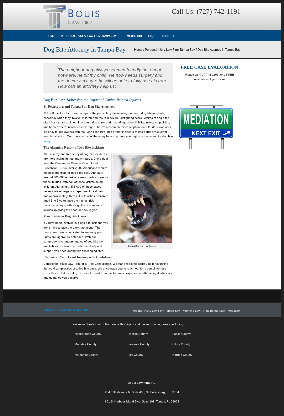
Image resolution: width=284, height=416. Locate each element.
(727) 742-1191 (219, 11)
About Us (168, 36)
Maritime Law (191, 310)
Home (51, 36)
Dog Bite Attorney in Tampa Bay (84, 49)
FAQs (151, 36)
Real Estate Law (214, 310)
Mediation (134, 36)
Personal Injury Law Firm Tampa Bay (89, 36)
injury (46, 141)
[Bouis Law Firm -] (91, 16)
